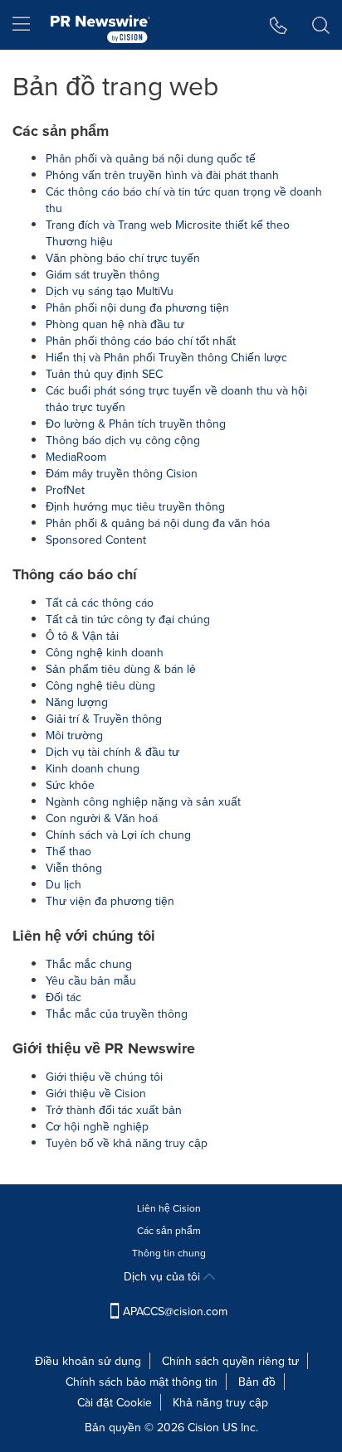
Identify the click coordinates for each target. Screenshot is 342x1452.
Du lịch (63, 884)
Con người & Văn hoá (102, 818)
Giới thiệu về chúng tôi (104, 1076)
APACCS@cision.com (175, 1311)
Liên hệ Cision (169, 1208)
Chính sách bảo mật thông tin (141, 1381)
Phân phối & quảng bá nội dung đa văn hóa (158, 523)
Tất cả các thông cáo (100, 602)
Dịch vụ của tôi (163, 1276)
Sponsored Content (96, 539)
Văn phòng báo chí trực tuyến (123, 257)
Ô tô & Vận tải (82, 635)
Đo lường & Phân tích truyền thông (136, 423)
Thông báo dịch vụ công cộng (123, 440)
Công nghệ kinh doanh (105, 652)
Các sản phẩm (60, 131)
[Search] (321, 25)
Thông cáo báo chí (74, 574)
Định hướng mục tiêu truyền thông (135, 506)
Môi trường (74, 735)
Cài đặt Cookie (114, 1402)
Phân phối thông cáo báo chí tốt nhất (141, 340)
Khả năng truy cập (220, 1402)
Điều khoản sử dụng (88, 1361)
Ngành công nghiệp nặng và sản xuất (143, 801)
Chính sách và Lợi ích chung (118, 834)
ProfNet (65, 490)
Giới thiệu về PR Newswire (103, 1048)
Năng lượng (77, 702)
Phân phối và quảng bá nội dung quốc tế (151, 158)
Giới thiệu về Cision (96, 1093)
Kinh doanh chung (92, 768)
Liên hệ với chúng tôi (83, 935)
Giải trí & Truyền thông (104, 718)
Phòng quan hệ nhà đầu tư (115, 324)
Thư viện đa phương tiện (110, 901)
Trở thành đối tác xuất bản (114, 1109)
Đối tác (63, 997)
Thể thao (68, 851)
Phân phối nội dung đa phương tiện (137, 307)
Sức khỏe (70, 785)
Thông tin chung (169, 1253)
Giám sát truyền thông (102, 274)
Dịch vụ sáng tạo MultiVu (109, 291)
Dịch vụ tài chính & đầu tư (112, 751)
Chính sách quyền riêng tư (230, 1361)
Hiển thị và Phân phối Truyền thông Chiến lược (166, 357)
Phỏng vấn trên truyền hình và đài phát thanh (162, 175)
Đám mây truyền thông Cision (122, 473)
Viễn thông (74, 867)
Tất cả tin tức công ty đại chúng (128, 619)
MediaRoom (76, 456)
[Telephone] (278, 25)
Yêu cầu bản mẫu (91, 980)
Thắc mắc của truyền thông (117, 1013)
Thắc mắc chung (89, 964)
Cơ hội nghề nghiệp (97, 1126)
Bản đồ (257, 1381)
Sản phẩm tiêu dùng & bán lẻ (121, 669)
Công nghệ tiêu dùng (100, 685)
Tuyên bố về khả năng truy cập (127, 1143)
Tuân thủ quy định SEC (104, 373)
